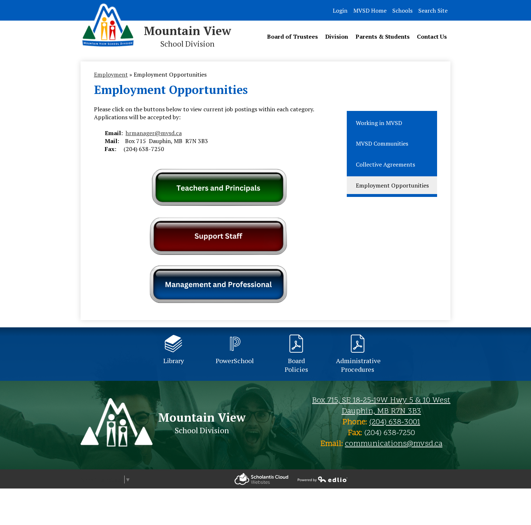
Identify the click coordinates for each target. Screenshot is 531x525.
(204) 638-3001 (394, 422)
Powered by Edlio (261, 479)
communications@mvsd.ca (393, 444)
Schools (402, 10)
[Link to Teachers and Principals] (218, 205)
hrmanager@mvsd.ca (154, 133)
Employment (111, 74)
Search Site (433, 10)
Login (340, 10)
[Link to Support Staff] (218, 253)
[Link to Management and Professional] (218, 284)
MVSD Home (370, 10)
